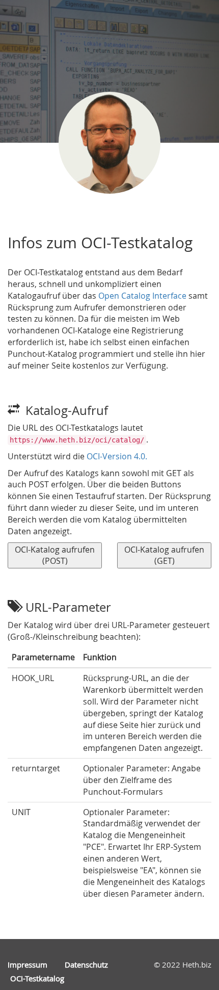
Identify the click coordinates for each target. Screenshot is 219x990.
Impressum (27, 964)
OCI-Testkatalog (37, 978)
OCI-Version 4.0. (117, 456)
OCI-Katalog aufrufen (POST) (55, 555)
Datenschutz (86, 964)
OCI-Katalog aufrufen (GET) (164, 555)
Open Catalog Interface (142, 295)
